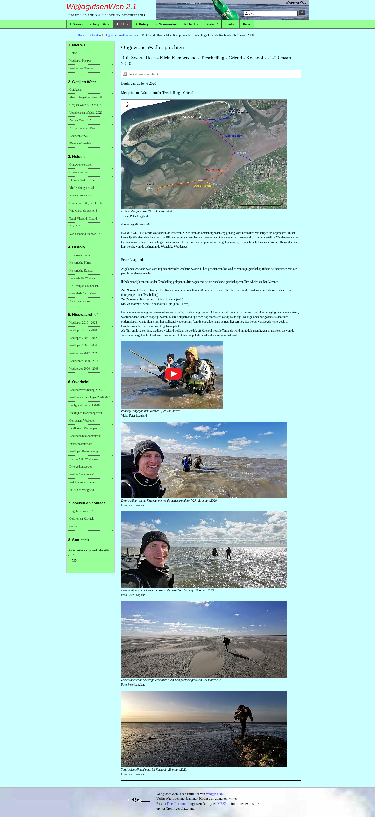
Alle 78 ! (74, 226)
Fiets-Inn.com (176, 804)
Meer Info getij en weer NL (86, 97)
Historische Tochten (81, 255)
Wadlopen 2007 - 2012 (83, 338)
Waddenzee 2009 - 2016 (83, 361)
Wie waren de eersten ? (83, 210)
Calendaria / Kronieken (83, 293)
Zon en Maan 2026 (80, 120)
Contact (74, 526)
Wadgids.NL (214, 794)
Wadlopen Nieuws (80, 60)
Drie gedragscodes (80, 466)
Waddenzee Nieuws (81, 68)
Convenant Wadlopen (82, 420)
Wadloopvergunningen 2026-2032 (90, 397)
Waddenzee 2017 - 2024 (83, 353)
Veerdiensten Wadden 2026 (85, 112)
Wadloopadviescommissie (85, 436)
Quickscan (75, 89)
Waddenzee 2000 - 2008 (83, 368)
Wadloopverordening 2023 (85, 390)
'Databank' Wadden (80, 143)
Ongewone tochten (80, 164)
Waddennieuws (78, 136)
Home (81, 35)
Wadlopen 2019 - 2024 (83, 322)
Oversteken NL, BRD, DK (85, 203)
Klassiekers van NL (81, 195)
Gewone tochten (79, 172)
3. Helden (95, 35)
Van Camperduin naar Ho (84, 234)
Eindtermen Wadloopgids (84, 428)
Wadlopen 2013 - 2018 (83, 330)
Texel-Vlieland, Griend (83, 218)
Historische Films (80, 262)
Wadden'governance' (81, 474)
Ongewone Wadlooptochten (121, 35)
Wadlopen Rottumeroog (83, 451)
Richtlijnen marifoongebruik (86, 413)
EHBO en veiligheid (81, 490)
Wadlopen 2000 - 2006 (83, 345)
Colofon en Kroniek (81, 518)
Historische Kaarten (81, 270)
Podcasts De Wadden (82, 278)
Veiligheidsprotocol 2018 (84, 405)
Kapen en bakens (79, 301)
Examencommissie (80, 444)
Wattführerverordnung (82, 482)
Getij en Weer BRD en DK (85, 105)
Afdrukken (125, 74)
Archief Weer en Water (83, 128)
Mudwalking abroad (81, 188)
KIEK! (221, 804)
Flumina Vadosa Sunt (82, 180)
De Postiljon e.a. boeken (84, 286)
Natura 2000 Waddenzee (84, 459)
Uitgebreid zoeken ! (81, 511)
